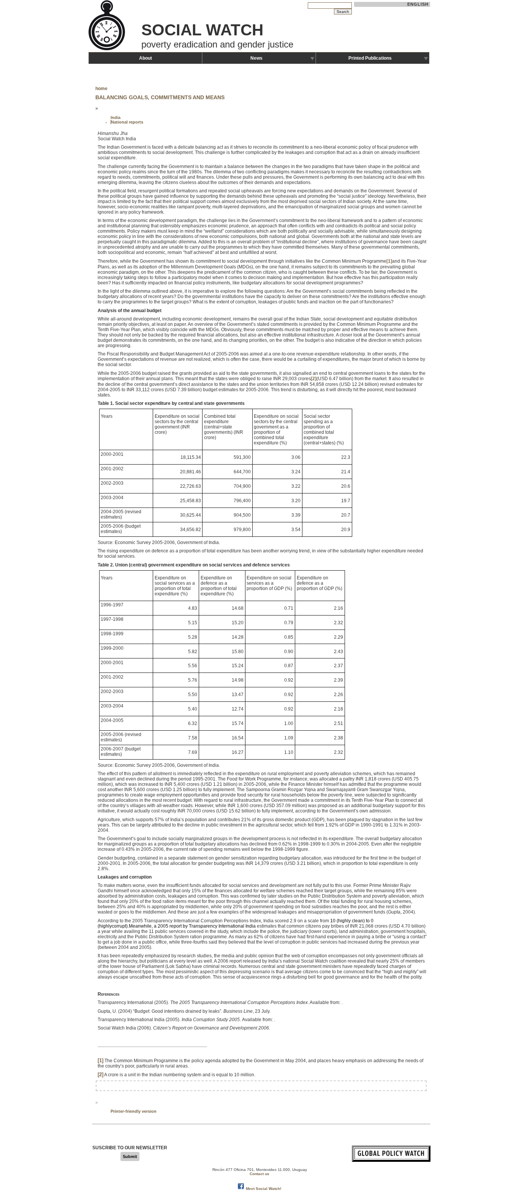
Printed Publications (370, 58)
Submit (130, 1156)
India (115, 117)
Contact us (259, 1174)
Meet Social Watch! (263, 1189)
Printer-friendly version (134, 1111)
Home (101, 88)
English (418, 4)
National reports (127, 122)
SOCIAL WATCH (202, 30)
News (256, 58)
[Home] (108, 49)
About (145, 58)
